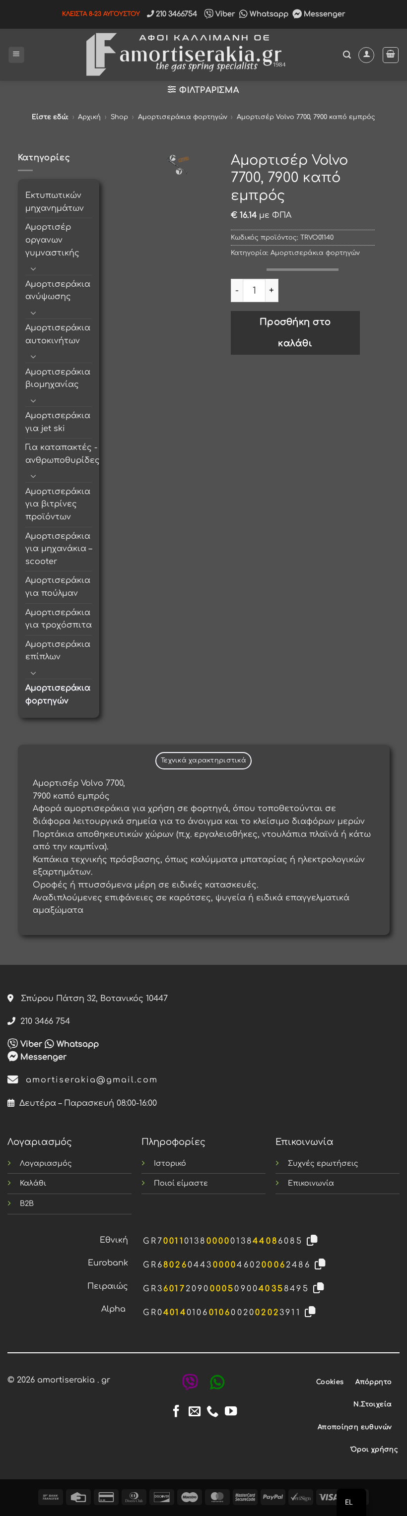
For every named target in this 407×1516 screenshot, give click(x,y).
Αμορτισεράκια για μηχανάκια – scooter (58, 549)
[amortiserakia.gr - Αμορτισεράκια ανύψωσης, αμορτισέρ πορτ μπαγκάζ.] (184, 55)
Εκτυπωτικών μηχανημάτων (54, 202)
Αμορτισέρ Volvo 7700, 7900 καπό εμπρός (306, 117)
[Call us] (212, 1412)
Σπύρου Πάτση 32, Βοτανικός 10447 (90, 998)
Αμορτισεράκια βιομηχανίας (57, 378)
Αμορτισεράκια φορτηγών (182, 117)
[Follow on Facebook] (176, 1412)
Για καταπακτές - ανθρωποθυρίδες (62, 454)
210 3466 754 (42, 1021)
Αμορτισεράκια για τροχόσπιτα (58, 619)
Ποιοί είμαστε (181, 1183)
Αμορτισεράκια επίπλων (57, 651)
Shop (119, 117)
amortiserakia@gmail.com (88, 1079)
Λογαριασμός (46, 1163)
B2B (27, 1203)
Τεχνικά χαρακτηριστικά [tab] (203, 760)
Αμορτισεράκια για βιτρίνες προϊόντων (57, 504)
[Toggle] (34, 268)
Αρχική (89, 117)
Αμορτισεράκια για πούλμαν (57, 587)
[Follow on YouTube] (231, 1412)
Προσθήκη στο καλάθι (295, 332)
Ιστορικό (170, 1163)
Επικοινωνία (311, 1183)
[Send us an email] (195, 1412)
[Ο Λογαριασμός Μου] (366, 55)
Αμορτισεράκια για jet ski (57, 422)
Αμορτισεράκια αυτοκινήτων (57, 334)
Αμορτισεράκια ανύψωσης (57, 291)
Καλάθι (33, 1183)
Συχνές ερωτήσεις (323, 1163)
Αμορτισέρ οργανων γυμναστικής (52, 240)
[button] (16, 55)
